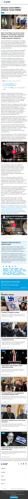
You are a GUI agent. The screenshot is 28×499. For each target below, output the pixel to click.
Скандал (19, 272)
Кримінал (5, 268)
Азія (21, 268)
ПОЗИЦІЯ (3, 472)
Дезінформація (17, 274)
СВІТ (3, 12)
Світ (3, 297)
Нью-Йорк (5, 270)
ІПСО (4, 274)
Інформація (6, 269)
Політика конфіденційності (18, 488)
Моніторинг (22, 269)
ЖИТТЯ (2, 483)
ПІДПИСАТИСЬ (24, 287)
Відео (14, 272)
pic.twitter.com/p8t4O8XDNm (9, 85)
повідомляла (4, 59)
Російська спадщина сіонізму (10, 312)
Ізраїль (16, 269)
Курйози (9, 274)
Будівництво (18, 270)
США (11, 269)
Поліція (25, 270)
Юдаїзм (10, 272)
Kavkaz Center (5, 30)
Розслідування (20, 273)
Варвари (12, 273)
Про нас (5, 488)
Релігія (11, 270)
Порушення (6, 273)
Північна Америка (14, 268)
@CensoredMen (9, 83)
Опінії (3, 323)
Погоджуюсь (14, 497)
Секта (4, 272)
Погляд (24, 274)
